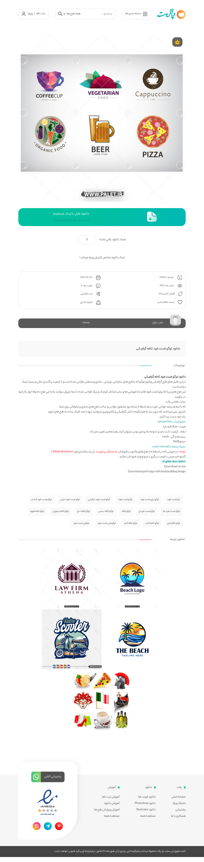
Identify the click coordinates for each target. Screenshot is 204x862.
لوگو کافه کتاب (152, 523)
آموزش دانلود (112, 803)
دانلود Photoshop (145, 803)
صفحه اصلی (178, 797)
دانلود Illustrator (146, 810)
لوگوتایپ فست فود (106, 523)
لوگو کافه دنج (83, 511)
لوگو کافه (126, 511)
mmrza (85, 323)
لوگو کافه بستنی (105, 511)
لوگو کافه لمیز (173, 523)
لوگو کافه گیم (130, 523)
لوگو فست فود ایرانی (70, 500)
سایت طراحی (178, 402)
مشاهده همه (148, 816)
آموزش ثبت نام (111, 797)
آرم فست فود (173, 500)
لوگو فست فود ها (171, 511)
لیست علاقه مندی (166, 302)
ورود (30, 13)
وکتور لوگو (145, 382)
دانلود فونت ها (147, 797)
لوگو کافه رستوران (60, 511)
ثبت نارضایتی (86, 294)
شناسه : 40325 (166, 278)
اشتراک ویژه (179, 803)
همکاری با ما (178, 816)
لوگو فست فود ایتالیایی (99, 500)
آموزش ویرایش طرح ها (107, 810)
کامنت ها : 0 (87, 286)
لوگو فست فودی (147, 511)
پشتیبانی (180, 810)
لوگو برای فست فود (149, 500)
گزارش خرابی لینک (166, 294)
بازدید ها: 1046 (167, 286)
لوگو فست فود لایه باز (41, 500)
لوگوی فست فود (81, 523)
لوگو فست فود (125, 500)
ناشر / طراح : (157, 323)
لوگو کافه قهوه (37, 511)
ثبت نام (40, 13)
